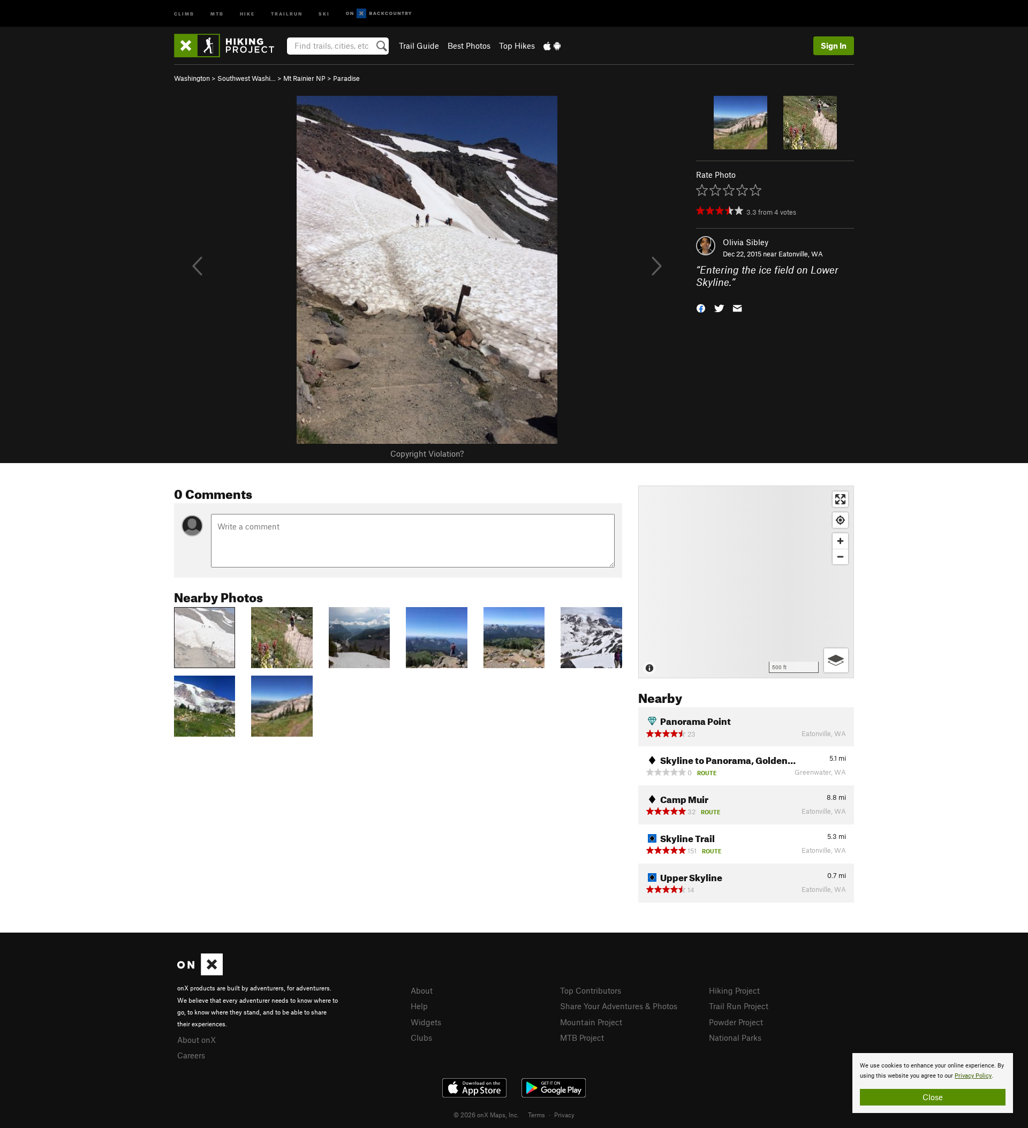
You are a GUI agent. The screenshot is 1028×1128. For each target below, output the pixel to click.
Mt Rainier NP (304, 78)
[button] (701, 307)
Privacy (564, 1114)
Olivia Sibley (745, 242)
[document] (933, 1083)
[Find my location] (840, 520)
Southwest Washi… (246, 78)
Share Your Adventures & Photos (618, 1006)
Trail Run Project (738, 1006)
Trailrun (287, 13)
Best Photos (469, 45)
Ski (324, 13)
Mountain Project (591, 1022)
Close (933, 1097)
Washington (192, 78)
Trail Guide (419, 45)
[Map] (746, 582)
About (422, 990)
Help (419, 1006)
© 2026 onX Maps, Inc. (486, 1114)
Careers (191, 1055)
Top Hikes (517, 45)
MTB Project (582, 1037)
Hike (247, 13)
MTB (217, 13)
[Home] (229, 45)
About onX (196, 1039)
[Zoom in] (840, 541)
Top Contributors (590, 990)
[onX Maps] (200, 972)
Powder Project (736, 1022)
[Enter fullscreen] (840, 499)
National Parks (735, 1037)
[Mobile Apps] (552, 45)
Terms (536, 1114)
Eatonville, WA (800, 253)
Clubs (421, 1037)
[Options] (836, 660)
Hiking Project (734, 990)
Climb (184, 13)
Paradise (346, 78)
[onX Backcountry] (379, 14)
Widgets (426, 1022)
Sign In (833, 45)
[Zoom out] (840, 556)
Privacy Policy (973, 1075)
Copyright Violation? (427, 453)
